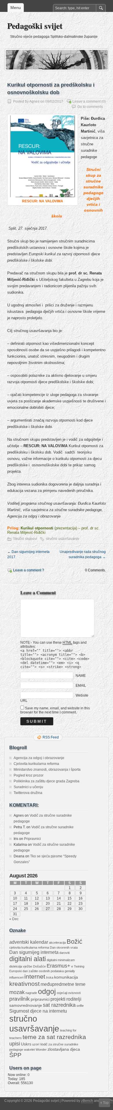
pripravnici (40, 999)
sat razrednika (59, 1005)
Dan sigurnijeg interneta (34, 952)
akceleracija (57, 942)
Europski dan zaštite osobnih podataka (36, 971)
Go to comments (90, 107)
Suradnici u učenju (28, 787)
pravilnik (19, 999)
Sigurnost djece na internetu (38, 1010)
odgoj (47, 991)
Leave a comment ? (28, 570)
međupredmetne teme (63, 984)
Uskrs (26, 1044)
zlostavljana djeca (64, 1049)
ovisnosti (74, 993)
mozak (17, 992)
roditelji (73, 999)
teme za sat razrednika (54, 1037)
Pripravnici (32, 839)
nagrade (31, 993)
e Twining (77, 966)
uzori (35, 1044)
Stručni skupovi (25, 539)
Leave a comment (86, 101)
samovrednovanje (25, 1005)
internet (34, 976)
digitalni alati (27, 959)
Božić (74, 941)
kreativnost (24, 983)
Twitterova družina (28, 793)
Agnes (34, 101)
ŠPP (15, 1055)
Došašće (39, 966)
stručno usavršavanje (62, 539)
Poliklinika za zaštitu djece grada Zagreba (46, 781)
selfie (80, 1005)
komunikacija (66, 977)
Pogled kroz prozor (28, 775)
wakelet (29, 1049)
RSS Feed (51, 737)
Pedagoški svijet (34, 26)
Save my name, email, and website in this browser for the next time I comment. (55, 710)
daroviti (64, 952)
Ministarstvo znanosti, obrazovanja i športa (47, 770)
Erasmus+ (58, 966)
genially (70, 971)
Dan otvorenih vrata (64, 947)
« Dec (14, 919)
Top (106, 1103)
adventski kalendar (28, 942)
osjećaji (62, 993)
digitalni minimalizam (61, 960)
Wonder (41, 1049)
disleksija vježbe (20, 966)
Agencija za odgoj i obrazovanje (39, 758)
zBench (87, 1101)
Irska (49, 977)
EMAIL (81, 685)
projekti (57, 999)
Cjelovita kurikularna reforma (36, 764)
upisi (14, 1044)
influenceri (16, 977)
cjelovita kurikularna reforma (29, 947)
